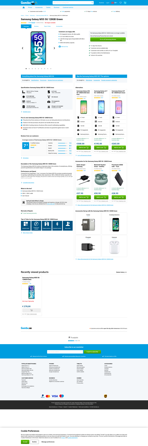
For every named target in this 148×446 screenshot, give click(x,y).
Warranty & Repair (26, 387)
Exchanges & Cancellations (28, 386)
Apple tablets (80, 365)
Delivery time (24, 383)
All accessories (107, 374)
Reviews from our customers (55, 80)
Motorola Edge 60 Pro (27, 373)
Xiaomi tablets (80, 368)
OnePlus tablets (80, 371)
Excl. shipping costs (86, 151)
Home (22, 15)
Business (56, 7)
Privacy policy (80, 383)
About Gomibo (80, 380)
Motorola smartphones (54, 370)
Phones (51, 363)
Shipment (24, 384)
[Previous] (22, 48)
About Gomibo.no (53, 407)
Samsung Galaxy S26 (27, 368)
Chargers (106, 368)
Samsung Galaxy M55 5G (42, 15)
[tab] (26, 68)
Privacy (60, 407)
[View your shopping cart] (125, 3)
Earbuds (106, 370)
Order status (24, 381)
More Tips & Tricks (28, 232)
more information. (89, 404)
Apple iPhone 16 (25, 367)
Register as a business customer (56, 381)
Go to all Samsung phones (84, 155)
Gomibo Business (53, 380)
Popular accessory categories (109, 80)
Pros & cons (43, 80)
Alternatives (89, 80)
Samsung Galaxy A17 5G (27, 374)
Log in (107, 2)
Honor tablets (80, 370)
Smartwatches (107, 373)
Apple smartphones (53, 365)
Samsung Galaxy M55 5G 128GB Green (59, 15)
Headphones (107, 371)
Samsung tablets (81, 367)
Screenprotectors (108, 367)
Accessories (39, 7)
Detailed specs (27, 111)
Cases (105, 365)
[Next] (54, 48)
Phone (30, 7)
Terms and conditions (84, 407)
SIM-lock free (64, 46)
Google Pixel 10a (25, 371)
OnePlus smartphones (54, 368)
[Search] (92, 2)
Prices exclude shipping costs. (90, 402)
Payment (24, 380)
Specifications (35, 80)
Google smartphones (54, 371)
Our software (80, 381)
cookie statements (73, 437)
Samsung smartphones (54, 367)
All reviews (26, 158)
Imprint (65, 407)
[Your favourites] (121, 3)
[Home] (23, 7)
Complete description (28, 182)
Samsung (32, 15)
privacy (63, 437)
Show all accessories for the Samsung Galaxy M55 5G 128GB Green (95, 205)
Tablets (48, 7)
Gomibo (79, 378)
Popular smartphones (29, 363)
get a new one (51, 204)
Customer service (68, 7)
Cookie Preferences (72, 407)
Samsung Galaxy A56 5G (27, 370)
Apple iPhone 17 (25, 365)
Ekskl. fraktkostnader (32, 314)
